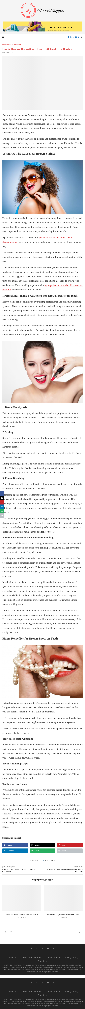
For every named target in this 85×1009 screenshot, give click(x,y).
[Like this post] (45, 860)
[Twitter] (71, 37)
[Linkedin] (73, 37)
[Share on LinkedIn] (2, 506)
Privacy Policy (71, 957)
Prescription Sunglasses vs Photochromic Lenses (63, 915)
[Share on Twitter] (50, 860)
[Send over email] (2, 511)
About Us (42, 961)
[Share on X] (2, 498)
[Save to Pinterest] (2, 502)
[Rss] (78, 37)
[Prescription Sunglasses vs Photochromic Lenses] (63, 898)
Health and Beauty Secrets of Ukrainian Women (22, 915)
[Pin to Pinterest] (52, 860)
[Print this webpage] (2, 515)
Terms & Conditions (32, 957)
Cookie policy (53, 957)
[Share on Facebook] (47, 860)
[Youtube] (76, 37)
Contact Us (12, 957)
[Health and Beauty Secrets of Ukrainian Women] (21, 898)
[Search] (81, 37)
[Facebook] (68, 37)
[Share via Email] (54, 860)
